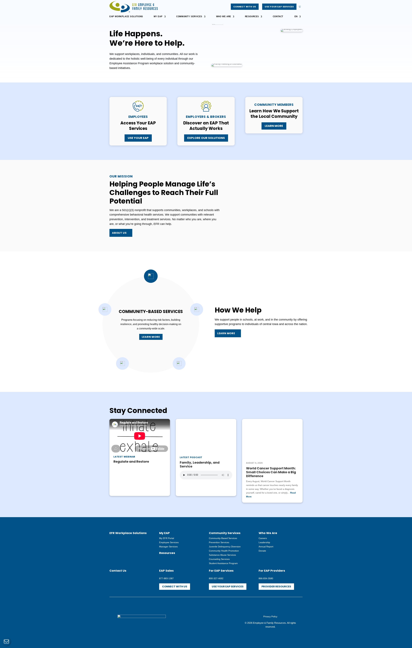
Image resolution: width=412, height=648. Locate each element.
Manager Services (168, 546)
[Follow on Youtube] (206, 621)
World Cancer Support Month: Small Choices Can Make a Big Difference (271, 472)
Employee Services (169, 542)
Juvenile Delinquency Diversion (225, 546)
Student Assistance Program (223, 563)
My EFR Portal (166, 538)
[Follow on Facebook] (199, 621)
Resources (252, 16)
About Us (119, 233)
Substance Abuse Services (222, 555)
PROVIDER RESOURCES (276, 586)
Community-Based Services (223, 538)
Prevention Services (219, 542)
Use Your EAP (138, 138)
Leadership (264, 542)
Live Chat (6, 641)
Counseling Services (219, 559)
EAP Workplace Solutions (126, 16)
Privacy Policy (270, 616)
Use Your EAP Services (279, 6)
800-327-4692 (216, 578)
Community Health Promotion (224, 550)
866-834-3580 (266, 578)
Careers (263, 538)
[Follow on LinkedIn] (213, 621)
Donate (262, 550)
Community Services (189, 16)
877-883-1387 (166, 578)
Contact (278, 16)
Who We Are (223, 16)
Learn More (274, 126)
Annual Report (266, 546)
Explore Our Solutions (206, 138)
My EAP (158, 16)
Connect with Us (244, 6)
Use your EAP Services (227, 586)
